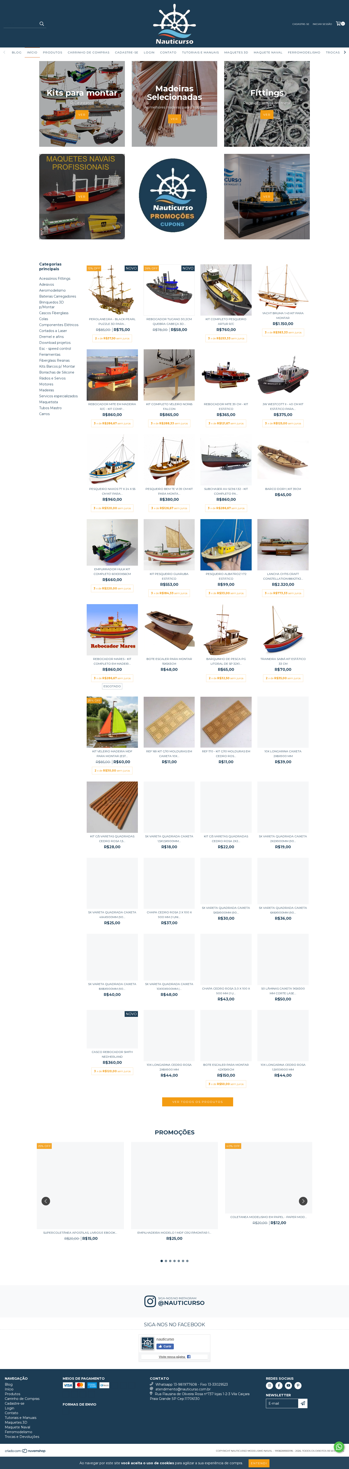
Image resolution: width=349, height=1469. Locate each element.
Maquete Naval (268, 52)
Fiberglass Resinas (54, 360)
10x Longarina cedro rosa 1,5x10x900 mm (283, 1067)
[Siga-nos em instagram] (269, 1385)
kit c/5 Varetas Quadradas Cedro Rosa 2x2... (226, 838)
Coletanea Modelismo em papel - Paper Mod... (268, 1217)
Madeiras (46, 390)
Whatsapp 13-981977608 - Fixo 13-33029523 (192, 1384)
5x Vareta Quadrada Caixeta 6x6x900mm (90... (283, 910)
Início (32, 52)
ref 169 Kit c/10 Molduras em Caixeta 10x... (169, 753)
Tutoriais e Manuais (200, 52)
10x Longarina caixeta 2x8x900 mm (283, 753)
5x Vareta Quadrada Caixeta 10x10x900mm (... (169, 986)
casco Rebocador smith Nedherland (112, 1054)
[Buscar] (41, 23)
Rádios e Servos (52, 378)
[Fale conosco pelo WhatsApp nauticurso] (339, 1446)
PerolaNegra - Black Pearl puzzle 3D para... (112, 321)
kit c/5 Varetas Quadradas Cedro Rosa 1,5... (112, 838)
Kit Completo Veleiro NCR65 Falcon (169, 406)
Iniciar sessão (322, 24)
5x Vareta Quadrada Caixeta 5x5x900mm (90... (226, 910)
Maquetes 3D (236, 52)
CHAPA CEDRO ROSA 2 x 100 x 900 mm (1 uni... (169, 914)
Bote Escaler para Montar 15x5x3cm (169, 661)
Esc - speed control (55, 348)
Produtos (52, 52)
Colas (43, 319)
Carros (44, 414)
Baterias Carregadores (57, 296)
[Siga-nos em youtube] (288, 1385)
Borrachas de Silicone (56, 372)
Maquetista (48, 402)
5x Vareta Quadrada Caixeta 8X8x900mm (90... (112, 986)
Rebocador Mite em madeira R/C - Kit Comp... (112, 406)
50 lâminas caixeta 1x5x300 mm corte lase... (283, 991)
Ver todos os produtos (197, 1102)
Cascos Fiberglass (53, 313)
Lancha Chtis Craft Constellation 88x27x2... (283, 576)
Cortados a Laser (53, 331)
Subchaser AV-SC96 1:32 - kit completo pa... (226, 491)
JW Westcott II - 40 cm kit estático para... (283, 406)
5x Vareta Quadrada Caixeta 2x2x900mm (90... (283, 838)
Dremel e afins (51, 337)
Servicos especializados (58, 396)
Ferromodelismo (304, 52)
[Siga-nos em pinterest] (298, 1385)
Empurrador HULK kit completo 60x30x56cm (112, 571)
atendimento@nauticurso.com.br (183, 1389)
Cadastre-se (300, 24)
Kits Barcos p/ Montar (57, 366)
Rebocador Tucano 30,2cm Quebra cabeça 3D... (169, 321)
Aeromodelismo (52, 290)
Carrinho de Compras (88, 52)
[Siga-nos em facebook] (279, 1385)
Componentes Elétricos (58, 325)
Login (149, 52)
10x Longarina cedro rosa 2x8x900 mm (169, 1067)
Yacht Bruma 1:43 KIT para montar (283, 315)
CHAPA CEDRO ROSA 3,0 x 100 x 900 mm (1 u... (226, 991)
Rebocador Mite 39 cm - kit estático (226, 406)
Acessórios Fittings (54, 278)
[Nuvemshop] (25, 1452)
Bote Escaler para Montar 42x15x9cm (226, 1067)
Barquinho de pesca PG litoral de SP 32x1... (226, 661)
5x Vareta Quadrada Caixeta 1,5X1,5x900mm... (169, 838)
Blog (17, 52)
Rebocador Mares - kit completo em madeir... (112, 661)
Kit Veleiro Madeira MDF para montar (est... (112, 753)
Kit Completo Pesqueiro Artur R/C (226, 321)
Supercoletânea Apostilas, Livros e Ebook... (80, 1232)
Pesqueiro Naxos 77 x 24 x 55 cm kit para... (112, 491)
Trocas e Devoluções (22, 1437)
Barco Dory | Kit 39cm (283, 489)
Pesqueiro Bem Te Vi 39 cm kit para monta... (169, 491)
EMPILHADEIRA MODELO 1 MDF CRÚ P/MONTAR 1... (174, 1232)
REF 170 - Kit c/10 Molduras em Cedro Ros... (226, 753)
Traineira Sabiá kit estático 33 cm (283, 661)
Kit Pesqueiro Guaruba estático (169, 576)
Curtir (167, 1346)
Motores (46, 384)
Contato (168, 52)
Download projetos (55, 343)
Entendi (259, 1463)
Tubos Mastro (50, 408)
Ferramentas (49, 354)
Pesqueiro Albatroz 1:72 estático (226, 576)
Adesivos (46, 284)
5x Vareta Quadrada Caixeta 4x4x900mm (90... (112, 914)
